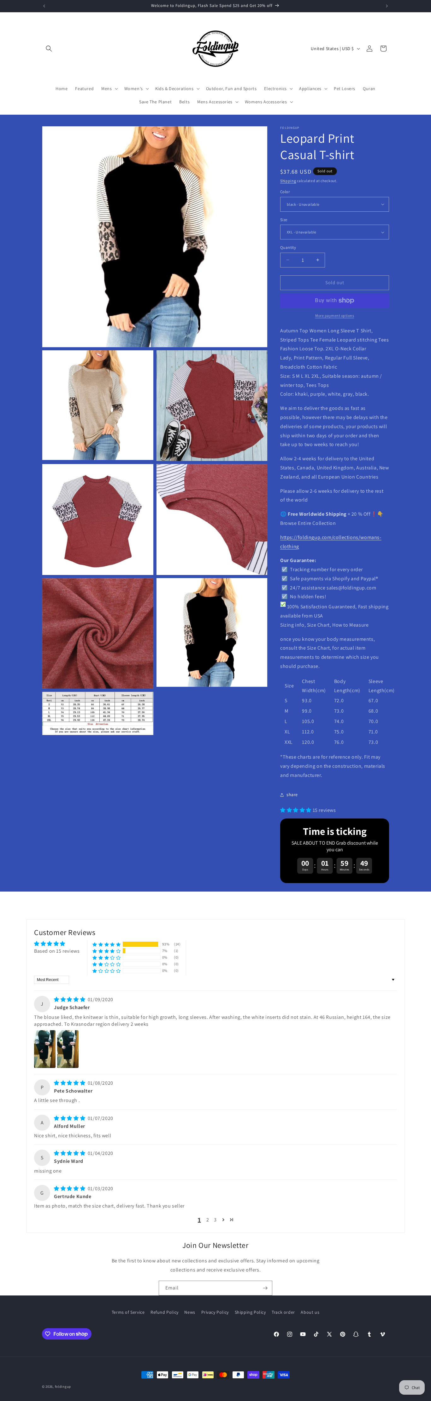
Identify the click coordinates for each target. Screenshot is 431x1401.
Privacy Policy (215, 1312)
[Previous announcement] (44, 6)
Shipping (288, 180)
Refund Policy (165, 1312)
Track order (283, 1312)
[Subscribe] (265, 1288)
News (189, 1312)
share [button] (292, 794)
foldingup (63, 1386)
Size (283, 219)
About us (310, 1312)
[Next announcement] (387, 6)
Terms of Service (128, 1312)
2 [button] (207, 1219)
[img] (70, 999)
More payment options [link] (334, 315)
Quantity (288, 247)
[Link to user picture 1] (45, 1049)
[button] (49, 48)
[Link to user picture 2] (68, 1049)
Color (285, 191)
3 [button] (215, 1219)
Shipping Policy (250, 1312)
